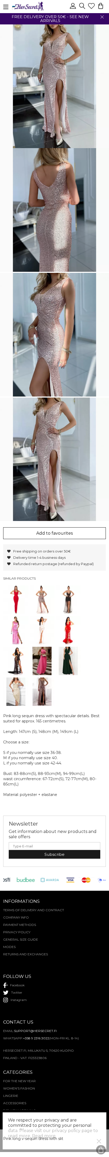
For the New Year (19, 1081)
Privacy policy (16, 932)
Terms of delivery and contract (33, 910)
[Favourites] (92, 8)
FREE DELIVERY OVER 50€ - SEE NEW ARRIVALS (50, 18)
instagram (19, 1000)
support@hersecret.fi (35, 1031)
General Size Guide (20, 939)
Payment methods (19, 925)
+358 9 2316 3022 (36, 1038)
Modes (9, 947)
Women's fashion (19, 1088)
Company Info (16, 917)
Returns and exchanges (25, 954)
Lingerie (10, 1096)
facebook (17, 985)
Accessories (14, 1103)
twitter (16, 992)
